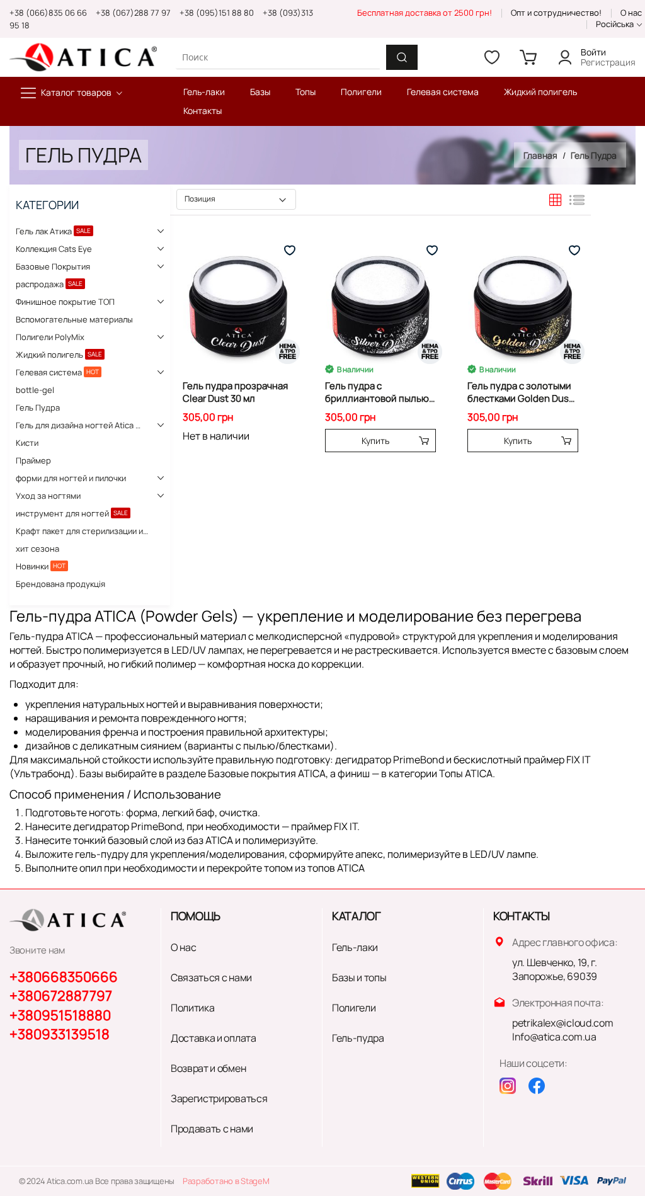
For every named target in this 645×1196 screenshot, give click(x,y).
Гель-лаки (355, 947)
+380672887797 (60, 995)
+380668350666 (63, 976)
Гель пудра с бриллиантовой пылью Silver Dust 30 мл (377, 393)
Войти (593, 52)
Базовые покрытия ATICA (267, 773)
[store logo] (83, 57)
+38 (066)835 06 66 (48, 12)
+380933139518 (59, 1034)
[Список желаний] (492, 57)
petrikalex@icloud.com (562, 1023)
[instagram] (507, 1086)
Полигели (353, 1008)
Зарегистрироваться (219, 1098)
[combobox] (278, 57)
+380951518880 (60, 1015)
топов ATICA (336, 868)
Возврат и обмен (208, 1068)
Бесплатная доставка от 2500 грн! (424, 12)
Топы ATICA (466, 773)
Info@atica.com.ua (554, 1037)
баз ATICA (210, 840)
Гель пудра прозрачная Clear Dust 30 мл (235, 393)
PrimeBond (418, 759)
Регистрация (608, 62)
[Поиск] (402, 57)
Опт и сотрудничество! (556, 12)
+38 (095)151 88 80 (217, 12)
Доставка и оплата (213, 1038)
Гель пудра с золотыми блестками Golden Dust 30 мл (520, 393)
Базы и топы (359, 977)
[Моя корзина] (528, 57)
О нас (631, 12)
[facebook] (536, 1086)
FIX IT (345, 826)
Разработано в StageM (226, 1181)
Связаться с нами (211, 977)
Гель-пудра (358, 1038)
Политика (192, 1008)
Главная (541, 155)
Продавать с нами (212, 1129)
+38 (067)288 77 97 (133, 12)
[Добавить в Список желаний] (290, 251)
